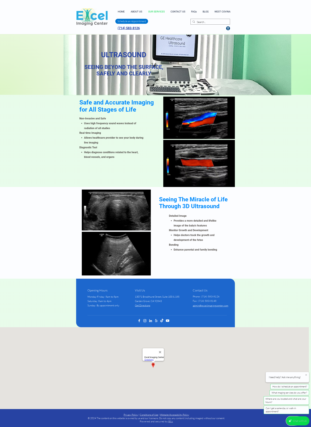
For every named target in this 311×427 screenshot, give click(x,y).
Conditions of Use (149, 414)
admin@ (197, 305)
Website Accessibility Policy (174, 414)
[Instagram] (145, 321)
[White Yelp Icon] (156, 321)
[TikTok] (162, 321)
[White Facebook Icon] (139, 321)
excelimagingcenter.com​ (215, 305)
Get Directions (142, 305)
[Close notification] (306, 375)
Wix (170, 421)
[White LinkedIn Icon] (151, 321)
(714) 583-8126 (129, 28)
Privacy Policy (131, 414)
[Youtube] (168, 321)
